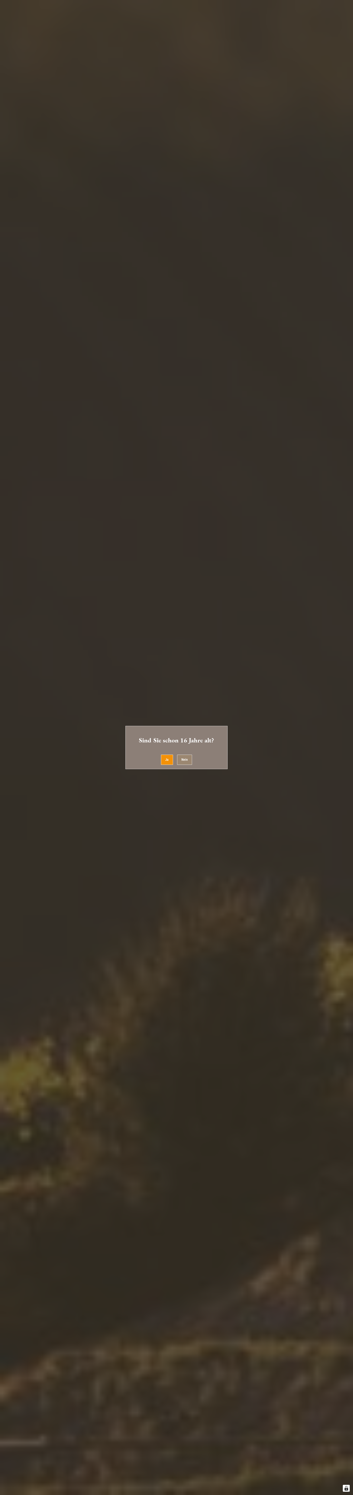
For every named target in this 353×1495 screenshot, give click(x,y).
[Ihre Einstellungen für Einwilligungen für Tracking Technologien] (346, 1488)
